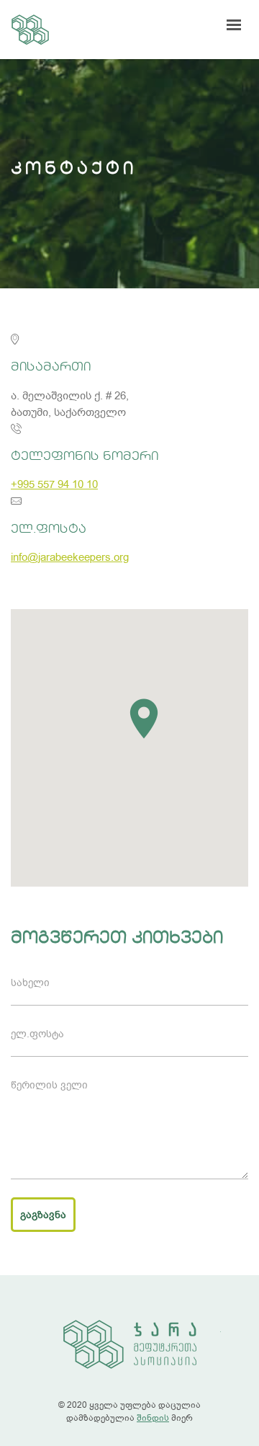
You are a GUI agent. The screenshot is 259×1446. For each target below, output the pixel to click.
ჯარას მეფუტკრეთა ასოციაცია (30, 29)
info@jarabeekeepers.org (70, 557)
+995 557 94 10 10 (54, 484)
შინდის (153, 1418)
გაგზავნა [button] (43, 1215)
